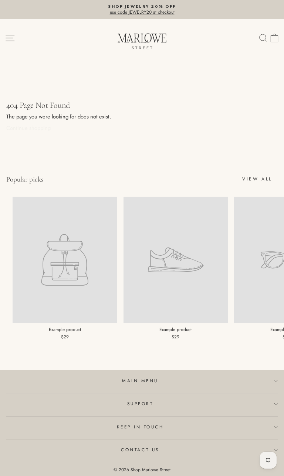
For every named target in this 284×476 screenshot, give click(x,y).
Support (140, 403)
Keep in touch (140, 427)
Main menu (140, 380)
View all (257, 179)
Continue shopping (28, 128)
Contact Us (140, 449)
